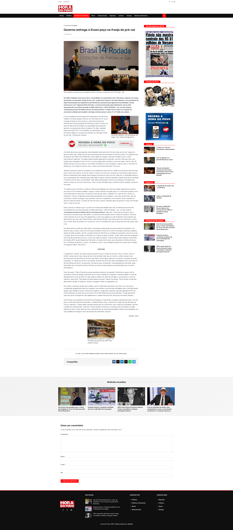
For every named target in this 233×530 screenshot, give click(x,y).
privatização (123, 353)
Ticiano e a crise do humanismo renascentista (165, 148)
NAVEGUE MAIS (162, 495)
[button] (164, 15)
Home (62, 15)
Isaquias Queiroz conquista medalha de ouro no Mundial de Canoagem (164, 237)
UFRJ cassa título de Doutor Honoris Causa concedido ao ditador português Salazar (164, 249)
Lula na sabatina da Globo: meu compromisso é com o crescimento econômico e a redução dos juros (159, 409)
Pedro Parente (109, 353)
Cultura (121, 15)
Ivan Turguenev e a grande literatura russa (164, 158)
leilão (102, 353)
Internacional (102, 15)
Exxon (86, 353)
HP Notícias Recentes (154, 221)
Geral (93, 15)
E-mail (63, 464)
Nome (63, 456)
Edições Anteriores (140, 15)
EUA (83, 353)
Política (69, 15)
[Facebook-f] (169, 1)
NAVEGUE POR (135, 495)
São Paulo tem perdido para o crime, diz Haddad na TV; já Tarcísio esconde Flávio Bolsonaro (165, 226)
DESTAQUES (89, 495)
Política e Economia (81, 15)
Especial (113, 15)
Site (62, 472)
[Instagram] (171, 1)
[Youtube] (174, 1)
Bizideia (130, 524)
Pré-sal (116, 353)
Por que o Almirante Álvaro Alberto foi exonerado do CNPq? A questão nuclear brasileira (164, 210)
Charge (129, 15)
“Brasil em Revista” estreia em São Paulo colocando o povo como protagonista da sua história (164, 171)
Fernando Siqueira (94, 353)
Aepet (79, 353)
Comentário (65, 434)
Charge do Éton (152, 82)
